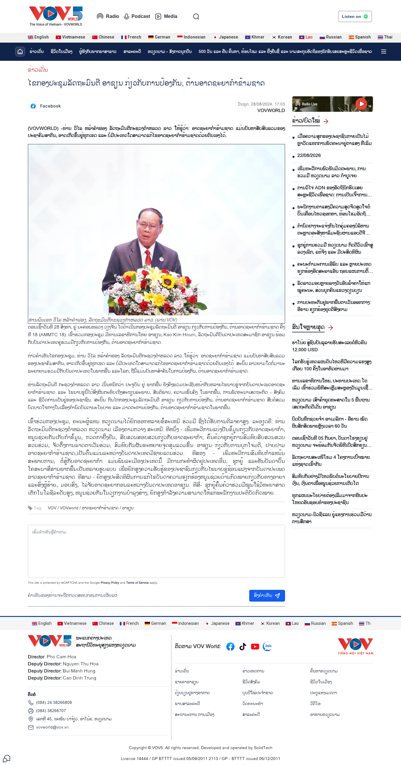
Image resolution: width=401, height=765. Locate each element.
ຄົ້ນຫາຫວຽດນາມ (324, 671)
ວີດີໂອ (315, 703)
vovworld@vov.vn (52, 727)
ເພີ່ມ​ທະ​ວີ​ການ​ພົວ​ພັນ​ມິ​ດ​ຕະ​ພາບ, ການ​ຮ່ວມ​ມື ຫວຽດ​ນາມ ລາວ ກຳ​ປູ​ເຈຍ (331, 172)
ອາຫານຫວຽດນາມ (325, 714)
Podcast (141, 16)
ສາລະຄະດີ (132, 51)
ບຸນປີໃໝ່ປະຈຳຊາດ (257, 693)
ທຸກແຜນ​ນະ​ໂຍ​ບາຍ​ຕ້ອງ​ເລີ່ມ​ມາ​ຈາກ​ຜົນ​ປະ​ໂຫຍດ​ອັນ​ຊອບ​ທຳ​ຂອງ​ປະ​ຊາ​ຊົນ (330, 499)
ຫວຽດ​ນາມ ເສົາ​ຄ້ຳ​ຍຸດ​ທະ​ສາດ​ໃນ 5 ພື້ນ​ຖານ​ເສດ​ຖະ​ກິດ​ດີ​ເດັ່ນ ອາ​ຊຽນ (331, 404)
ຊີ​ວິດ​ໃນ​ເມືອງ (61, 51)
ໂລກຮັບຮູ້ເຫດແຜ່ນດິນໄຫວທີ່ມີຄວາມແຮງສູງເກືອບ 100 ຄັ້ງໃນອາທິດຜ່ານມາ (331, 366)
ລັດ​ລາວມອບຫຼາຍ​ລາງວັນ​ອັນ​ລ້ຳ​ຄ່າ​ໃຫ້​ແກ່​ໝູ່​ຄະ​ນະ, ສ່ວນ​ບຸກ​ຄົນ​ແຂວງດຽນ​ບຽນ (333, 287)
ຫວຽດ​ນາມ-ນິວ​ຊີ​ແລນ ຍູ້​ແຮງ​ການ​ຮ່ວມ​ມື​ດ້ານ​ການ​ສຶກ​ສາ (332, 518)
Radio (112, 16)
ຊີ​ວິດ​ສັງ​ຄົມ (251, 682)
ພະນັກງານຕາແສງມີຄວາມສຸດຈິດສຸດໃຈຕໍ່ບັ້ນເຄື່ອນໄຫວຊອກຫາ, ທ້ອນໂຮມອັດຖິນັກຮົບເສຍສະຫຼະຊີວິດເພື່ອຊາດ (333, 211)
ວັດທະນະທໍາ (252, 703)
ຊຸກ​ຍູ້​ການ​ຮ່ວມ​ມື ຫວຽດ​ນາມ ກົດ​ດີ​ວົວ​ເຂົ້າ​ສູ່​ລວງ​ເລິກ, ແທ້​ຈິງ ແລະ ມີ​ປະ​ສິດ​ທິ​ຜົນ (335, 249)
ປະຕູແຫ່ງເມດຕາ (323, 693)
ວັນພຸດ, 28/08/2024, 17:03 (261, 104)
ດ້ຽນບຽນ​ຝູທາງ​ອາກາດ (192, 693)
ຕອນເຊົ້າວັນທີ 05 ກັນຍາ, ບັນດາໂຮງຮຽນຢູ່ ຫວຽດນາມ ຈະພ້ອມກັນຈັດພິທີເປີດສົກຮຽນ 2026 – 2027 (330, 442)
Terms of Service (137, 582)
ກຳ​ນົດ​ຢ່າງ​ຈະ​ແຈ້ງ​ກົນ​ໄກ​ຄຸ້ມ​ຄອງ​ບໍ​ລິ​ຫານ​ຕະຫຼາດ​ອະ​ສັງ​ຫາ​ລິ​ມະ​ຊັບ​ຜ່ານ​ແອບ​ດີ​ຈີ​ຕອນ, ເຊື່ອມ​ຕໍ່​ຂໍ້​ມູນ (333, 230)
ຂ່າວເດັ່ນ (37, 51)
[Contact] (6, 758)
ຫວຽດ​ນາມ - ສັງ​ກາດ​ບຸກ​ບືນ (170, 51)
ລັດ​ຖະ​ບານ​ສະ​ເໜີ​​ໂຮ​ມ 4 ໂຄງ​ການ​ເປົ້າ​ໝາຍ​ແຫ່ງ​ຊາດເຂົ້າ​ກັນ (331, 461)
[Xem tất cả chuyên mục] (383, 51)
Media (170, 16)
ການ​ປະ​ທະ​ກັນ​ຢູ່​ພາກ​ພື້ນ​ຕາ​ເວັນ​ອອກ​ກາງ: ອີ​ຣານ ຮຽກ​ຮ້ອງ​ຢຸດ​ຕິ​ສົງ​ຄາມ (334, 306)
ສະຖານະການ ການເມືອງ (194, 714)
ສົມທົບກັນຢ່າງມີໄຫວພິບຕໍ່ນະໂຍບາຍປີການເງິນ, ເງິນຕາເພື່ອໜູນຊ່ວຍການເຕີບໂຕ (330, 480)
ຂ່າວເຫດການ (253, 671)
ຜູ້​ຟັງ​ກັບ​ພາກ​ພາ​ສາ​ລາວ (98, 51)
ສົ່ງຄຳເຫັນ (263, 595)
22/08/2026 (309, 155)
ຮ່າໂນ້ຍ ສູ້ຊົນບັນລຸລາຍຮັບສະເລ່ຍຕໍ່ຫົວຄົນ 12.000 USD (329, 346)
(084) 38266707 (51, 710)
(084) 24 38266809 (54, 702)
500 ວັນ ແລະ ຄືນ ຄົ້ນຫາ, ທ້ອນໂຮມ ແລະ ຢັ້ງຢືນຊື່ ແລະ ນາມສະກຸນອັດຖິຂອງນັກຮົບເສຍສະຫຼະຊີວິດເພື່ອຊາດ (285, 51)
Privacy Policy (110, 582)
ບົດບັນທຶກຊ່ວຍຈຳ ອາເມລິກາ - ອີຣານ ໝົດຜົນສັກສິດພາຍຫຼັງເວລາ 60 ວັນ (330, 423)
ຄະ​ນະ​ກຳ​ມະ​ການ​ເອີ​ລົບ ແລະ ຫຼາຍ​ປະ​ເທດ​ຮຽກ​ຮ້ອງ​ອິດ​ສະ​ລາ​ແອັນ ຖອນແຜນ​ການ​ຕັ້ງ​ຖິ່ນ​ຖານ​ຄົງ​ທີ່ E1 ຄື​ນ (334, 268)
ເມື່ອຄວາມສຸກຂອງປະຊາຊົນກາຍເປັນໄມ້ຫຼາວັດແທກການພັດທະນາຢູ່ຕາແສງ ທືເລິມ (334, 140)
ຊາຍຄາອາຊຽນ (186, 682)
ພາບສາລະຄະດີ (187, 703)
